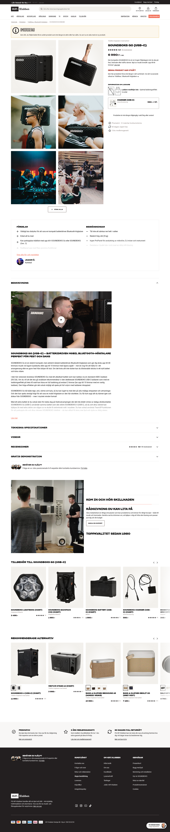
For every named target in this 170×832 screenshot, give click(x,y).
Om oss (106, 768)
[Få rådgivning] (164, 826)
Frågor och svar (80, 768)
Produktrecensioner (140, 785)
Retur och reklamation (82, 772)
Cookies (135, 789)
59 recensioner (127, 50)
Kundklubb (107, 772)
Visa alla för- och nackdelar (28, 255)
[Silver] (18, 688)
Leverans (78, 780)
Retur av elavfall (138, 780)
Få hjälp (84, 468)
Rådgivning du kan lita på (109, 513)
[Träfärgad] (88, 688)
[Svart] (13, 688)
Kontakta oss (79, 763)
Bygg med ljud (147, 2)
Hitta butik (107, 763)
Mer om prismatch (25, 739)
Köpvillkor (78, 785)
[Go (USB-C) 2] (80, 66)
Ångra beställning (81, 776)
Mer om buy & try (121, 739)
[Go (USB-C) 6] (80, 177)
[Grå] (125, 688)
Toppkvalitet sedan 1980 (108, 522)
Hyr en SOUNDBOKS (140, 776)
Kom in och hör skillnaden (110, 504)
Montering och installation (142, 772)
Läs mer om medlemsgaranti (81, 739)
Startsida (14, 22)
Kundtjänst (138, 2)
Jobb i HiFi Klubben (110, 785)
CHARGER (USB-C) (125, 100)
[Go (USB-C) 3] (33, 122)
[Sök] (41, 9)
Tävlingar (107, 780)
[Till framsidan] (20, 9)
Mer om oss (37, 806)
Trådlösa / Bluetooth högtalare (37, 22)
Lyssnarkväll (108, 776)
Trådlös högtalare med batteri (118, 41)
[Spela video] (61, 319)
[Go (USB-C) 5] (33, 177)
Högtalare (22, 22)
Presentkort (137, 763)
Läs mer (117, 65)
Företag (156, 2)
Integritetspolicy (80, 789)
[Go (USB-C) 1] (33, 66)
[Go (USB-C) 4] (80, 122)
